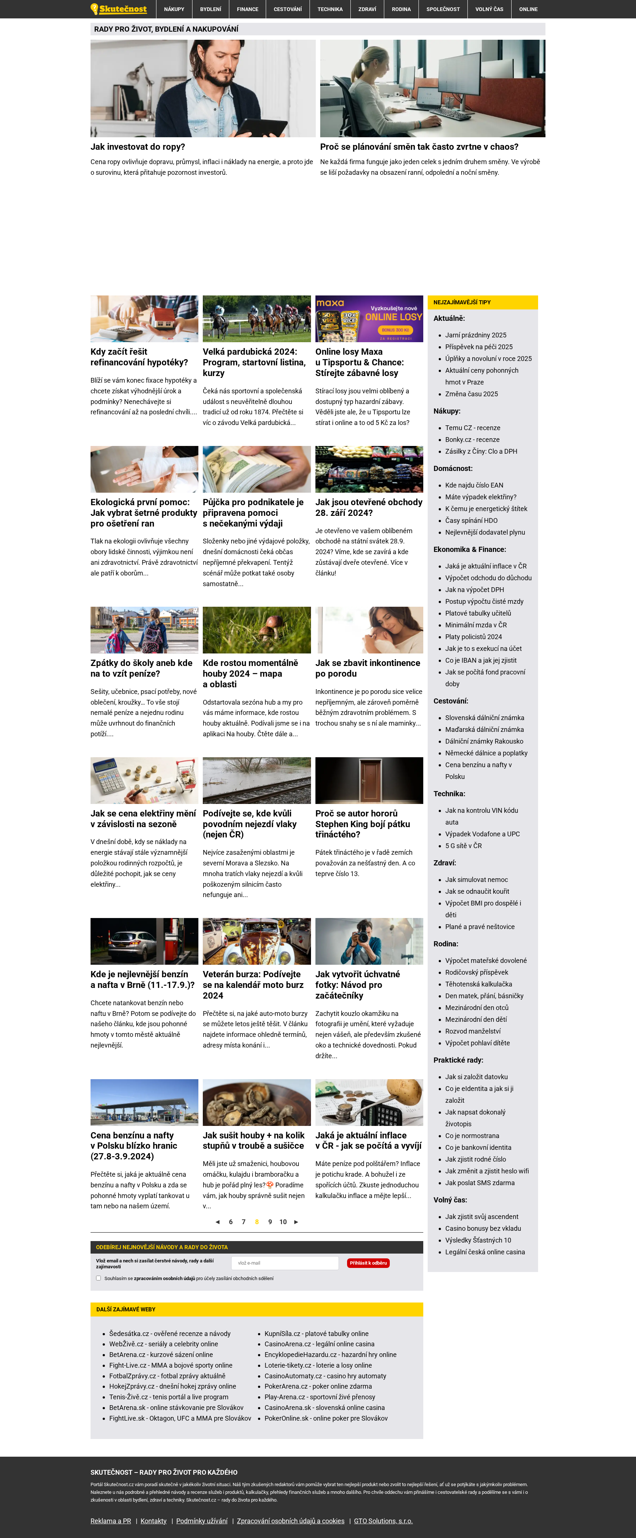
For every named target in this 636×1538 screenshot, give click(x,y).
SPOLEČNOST (443, 9)
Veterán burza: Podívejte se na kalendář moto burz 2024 (253, 985)
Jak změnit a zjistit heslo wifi (487, 1171)
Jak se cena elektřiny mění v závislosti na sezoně (143, 818)
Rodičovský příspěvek (476, 972)
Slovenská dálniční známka (484, 718)
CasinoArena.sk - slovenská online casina (325, 1407)
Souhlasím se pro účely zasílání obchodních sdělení (189, 1278)
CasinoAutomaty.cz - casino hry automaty (325, 1376)
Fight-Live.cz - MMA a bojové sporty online (171, 1365)
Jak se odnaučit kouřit (477, 891)
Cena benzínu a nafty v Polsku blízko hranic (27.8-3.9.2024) (134, 1146)
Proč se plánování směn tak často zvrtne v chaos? (419, 147)
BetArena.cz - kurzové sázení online (161, 1354)
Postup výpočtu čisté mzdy (484, 601)
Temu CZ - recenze (473, 428)
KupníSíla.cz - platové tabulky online (317, 1333)
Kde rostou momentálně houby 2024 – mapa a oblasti (250, 674)
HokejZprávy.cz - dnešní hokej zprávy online (172, 1386)
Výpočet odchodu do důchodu (488, 578)
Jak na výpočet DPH (474, 589)
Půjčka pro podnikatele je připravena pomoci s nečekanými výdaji (253, 513)
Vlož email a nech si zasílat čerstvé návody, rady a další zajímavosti (155, 1263)
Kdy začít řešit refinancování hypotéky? (139, 357)
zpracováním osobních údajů (164, 1278)
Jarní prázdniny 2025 (475, 335)
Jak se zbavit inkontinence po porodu (367, 668)
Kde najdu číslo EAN (474, 485)
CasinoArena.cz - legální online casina (320, 1344)
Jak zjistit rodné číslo (475, 1159)
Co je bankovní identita (478, 1147)
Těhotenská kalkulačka (478, 984)
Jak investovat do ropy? (138, 147)
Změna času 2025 (471, 394)
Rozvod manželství (473, 1031)
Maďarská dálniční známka (484, 729)
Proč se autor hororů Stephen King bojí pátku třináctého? (362, 824)
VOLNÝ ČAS (490, 9)
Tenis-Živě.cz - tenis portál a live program (169, 1397)
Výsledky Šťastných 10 (478, 1240)
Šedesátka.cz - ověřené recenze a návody (170, 1333)
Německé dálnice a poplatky (486, 753)
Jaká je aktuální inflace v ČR (486, 566)
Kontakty (154, 1521)
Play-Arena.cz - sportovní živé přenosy (320, 1397)
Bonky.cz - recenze (472, 439)
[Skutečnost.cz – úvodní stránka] (119, 9)
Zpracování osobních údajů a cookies (290, 1521)
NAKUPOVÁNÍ (215, 29)
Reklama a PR (111, 1521)
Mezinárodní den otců (477, 1007)
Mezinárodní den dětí (476, 1019)
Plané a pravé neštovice (480, 927)
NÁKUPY (174, 9)
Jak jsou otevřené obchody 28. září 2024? (369, 507)
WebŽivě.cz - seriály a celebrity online (163, 1344)
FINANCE (247, 9)
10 (283, 1222)
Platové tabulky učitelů (478, 613)
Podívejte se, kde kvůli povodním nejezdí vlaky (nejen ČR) (250, 824)
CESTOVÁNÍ (288, 9)
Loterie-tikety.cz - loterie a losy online (318, 1365)
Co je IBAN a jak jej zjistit (481, 660)
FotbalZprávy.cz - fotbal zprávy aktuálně (167, 1376)
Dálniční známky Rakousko (484, 741)
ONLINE (528, 9)
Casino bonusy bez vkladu (483, 1228)
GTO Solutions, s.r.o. (383, 1521)
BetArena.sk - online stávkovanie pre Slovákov (176, 1407)
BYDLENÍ (210, 9)
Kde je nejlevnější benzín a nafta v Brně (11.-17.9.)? (143, 979)
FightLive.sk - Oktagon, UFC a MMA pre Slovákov (180, 1418)
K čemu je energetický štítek (486, 509)
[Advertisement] (318, 236)
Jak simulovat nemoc (476, 879)
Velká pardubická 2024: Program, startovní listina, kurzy (254, 362)
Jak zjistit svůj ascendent (482, 1216)
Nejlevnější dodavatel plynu (485, 532)
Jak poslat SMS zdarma (480, 1183)
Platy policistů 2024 (473, 637)
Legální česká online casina (485, 1252)
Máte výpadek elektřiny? (481, 497)
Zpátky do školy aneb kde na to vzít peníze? (141, 668)
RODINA (401, 9)
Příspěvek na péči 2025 (479, 347)
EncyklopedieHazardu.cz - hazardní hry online (331, 1354)
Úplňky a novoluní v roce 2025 (488, 358)
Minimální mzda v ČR (476, 625)
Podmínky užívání (201, 1521)
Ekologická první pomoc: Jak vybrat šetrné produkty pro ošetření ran (144, 513)
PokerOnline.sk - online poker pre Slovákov (326, 1418)
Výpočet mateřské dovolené (486, 960)
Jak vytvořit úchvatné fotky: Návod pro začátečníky (357, 985)
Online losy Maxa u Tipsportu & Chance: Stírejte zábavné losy (359, 362)
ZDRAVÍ (367, 9)
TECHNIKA (330, 9)
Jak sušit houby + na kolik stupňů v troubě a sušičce (254, 1140)
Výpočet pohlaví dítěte (477, 1043)
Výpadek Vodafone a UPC (482, 834)
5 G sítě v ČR (463, 846)
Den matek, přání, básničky (484, 996)
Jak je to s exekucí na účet (483, 648)
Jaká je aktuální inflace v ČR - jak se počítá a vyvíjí (368, 1140)
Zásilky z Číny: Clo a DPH (481, 451)
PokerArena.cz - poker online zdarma (318, 1386)
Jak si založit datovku (476, 1077)
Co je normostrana (472, 1136)
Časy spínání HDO (471, 520)
